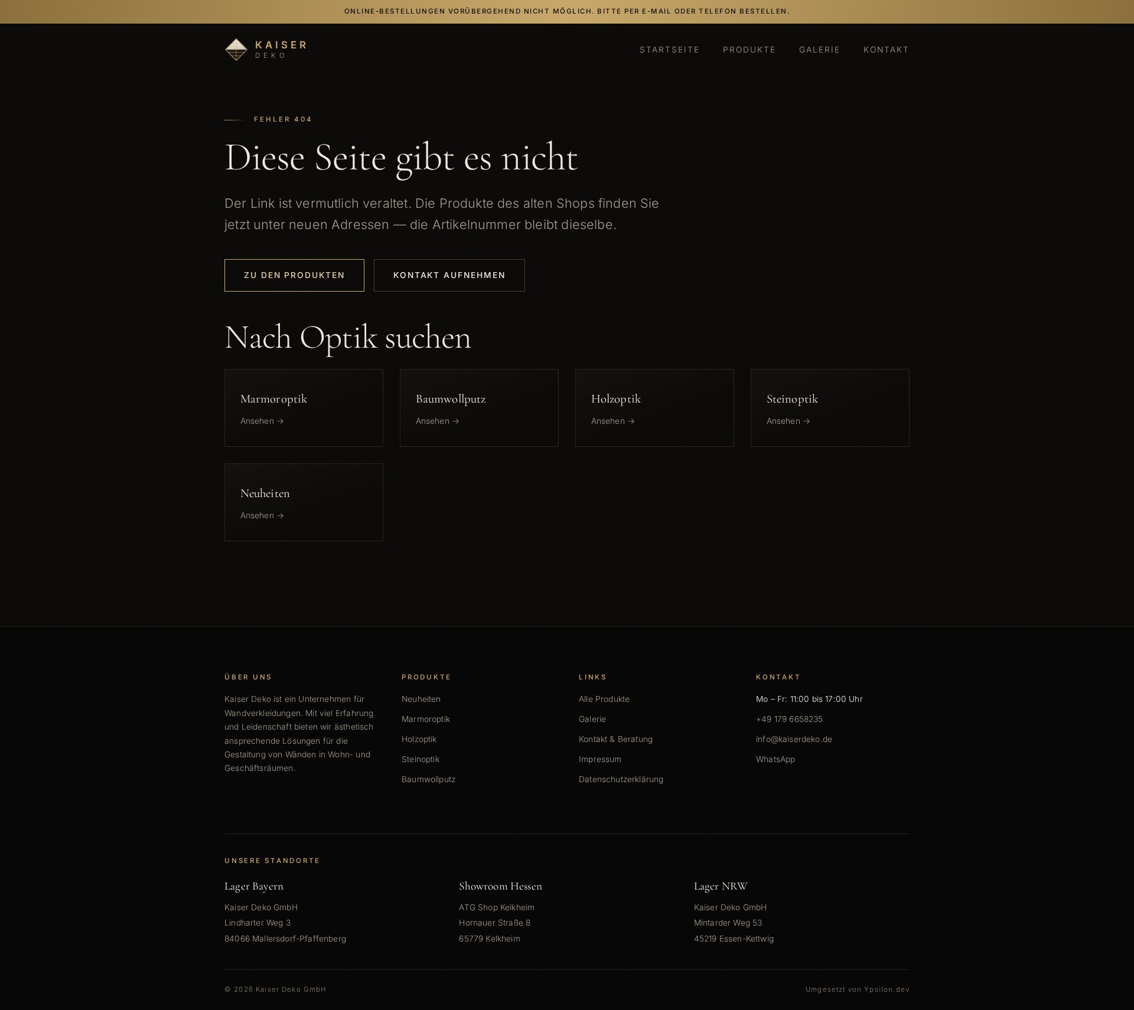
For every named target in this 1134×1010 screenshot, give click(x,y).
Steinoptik (420, 759)
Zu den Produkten (294, 275)
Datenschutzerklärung (621, 779)
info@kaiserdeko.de (794, 739)
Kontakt (886, 49)
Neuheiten (421, 699)
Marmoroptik (426, 719)
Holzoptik (419, 739)
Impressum (600, 759)
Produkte (750, 49)
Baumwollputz (428, 779)
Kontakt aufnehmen (449, 275)
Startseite (670, 49)
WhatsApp (775, 759)
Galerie (819, 49)
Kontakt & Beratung (616, 739)
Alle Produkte (604, 699)
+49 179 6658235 (789, 719)
